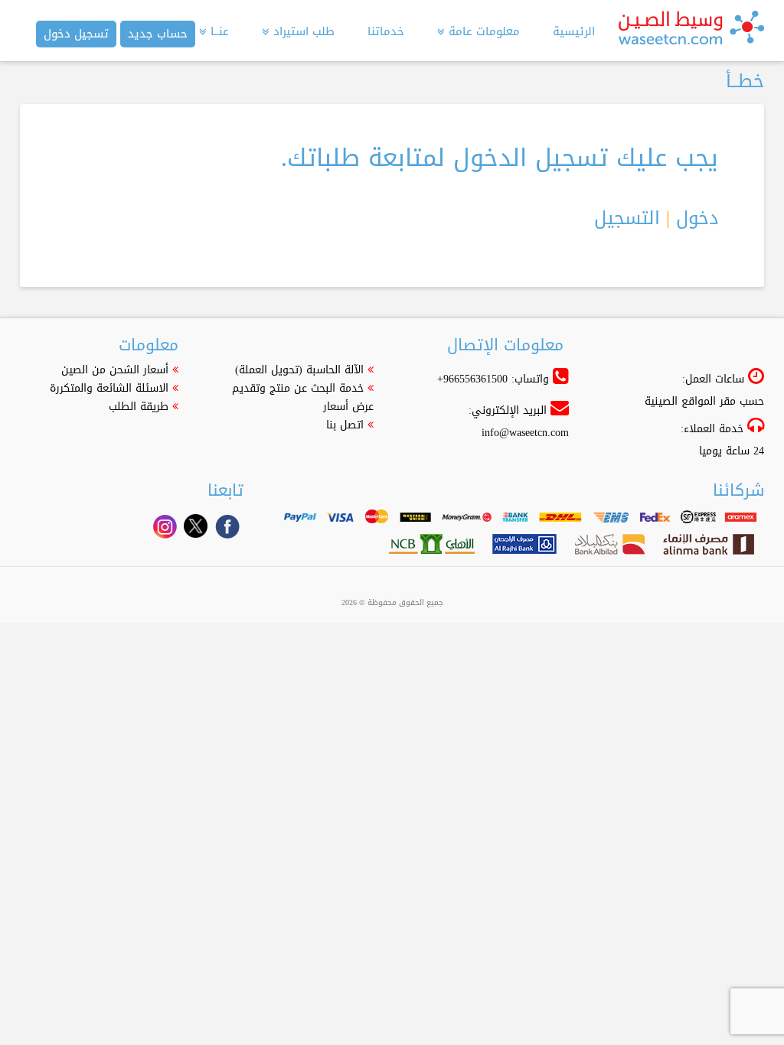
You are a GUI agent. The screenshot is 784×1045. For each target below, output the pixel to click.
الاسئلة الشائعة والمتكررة (109, 388)
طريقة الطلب (138, 406)
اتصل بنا (345, 425)
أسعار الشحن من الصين (114, 370)
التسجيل (627, 218)
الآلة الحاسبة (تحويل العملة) (299, 370)
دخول (697, 218)
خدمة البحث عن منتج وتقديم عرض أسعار (303, 397)
